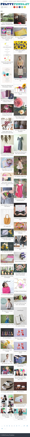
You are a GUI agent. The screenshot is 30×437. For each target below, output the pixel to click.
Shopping (5, 1)
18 (27, 426)
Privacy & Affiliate (21, 1)
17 (24, 426)
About (15, 1)
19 (2, 428)
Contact (10, 1)
